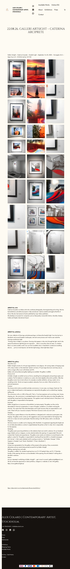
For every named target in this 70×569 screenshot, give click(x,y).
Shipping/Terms (6, 547)
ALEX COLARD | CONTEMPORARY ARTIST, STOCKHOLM (21, 10)
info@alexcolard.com (18, 526)
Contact (4, 557)
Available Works (6, 549)
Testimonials (5, 540)
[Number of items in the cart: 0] (64, 9)
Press (3, 537)
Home (3, 535)
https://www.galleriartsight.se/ (16, 463)
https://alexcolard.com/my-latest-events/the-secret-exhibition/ (24, 488)
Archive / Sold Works (8, 555)
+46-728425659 (6, 526)
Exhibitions (5, 545)
